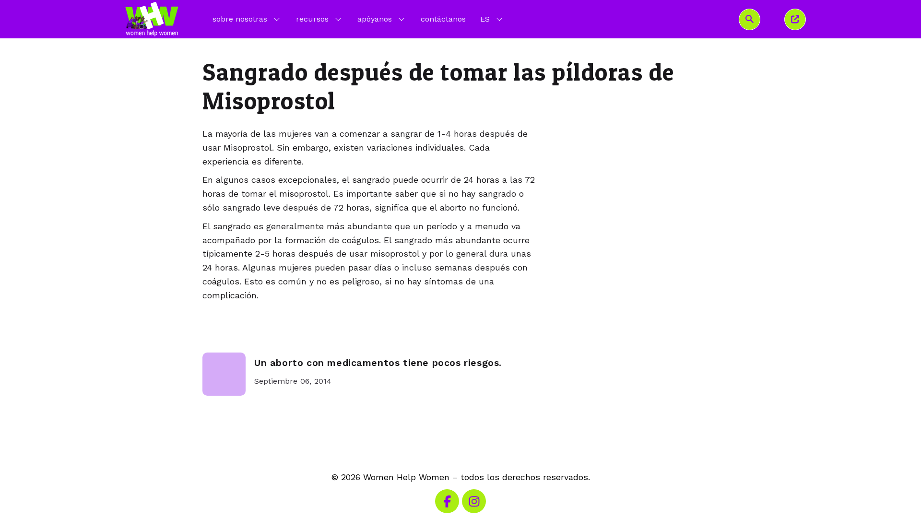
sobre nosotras (240, 19)
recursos (312, 19)
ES (492, 19)
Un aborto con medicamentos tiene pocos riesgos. (378, 362)
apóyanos (374, 19)
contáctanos (443, 19)
